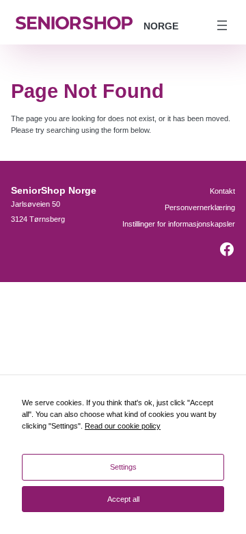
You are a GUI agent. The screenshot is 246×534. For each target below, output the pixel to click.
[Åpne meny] (222, 25)
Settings (123, 467)
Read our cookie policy (123, 426)
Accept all (123, 499)
